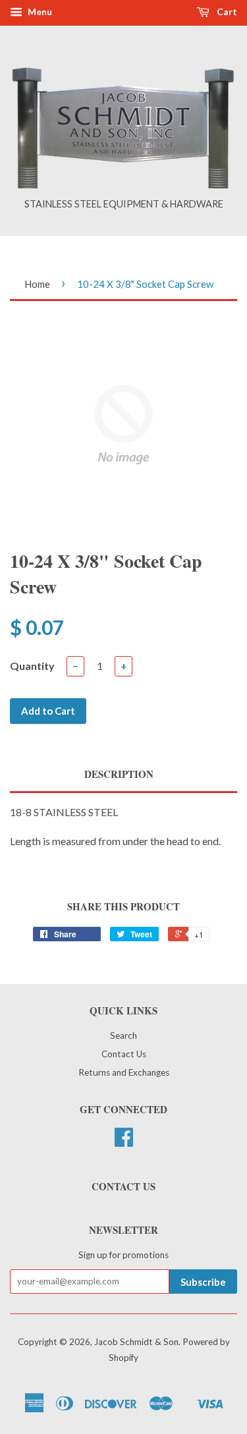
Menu (39, 11)
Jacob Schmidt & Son (136, 1342)
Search (123, 1035)
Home (37, 284)
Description (118, 774)
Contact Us (123, 1054)
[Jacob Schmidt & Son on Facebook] (124, 1141)
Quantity (32, 665)
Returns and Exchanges (123, 1072)
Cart (226, 11)
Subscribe (203, 1282)
